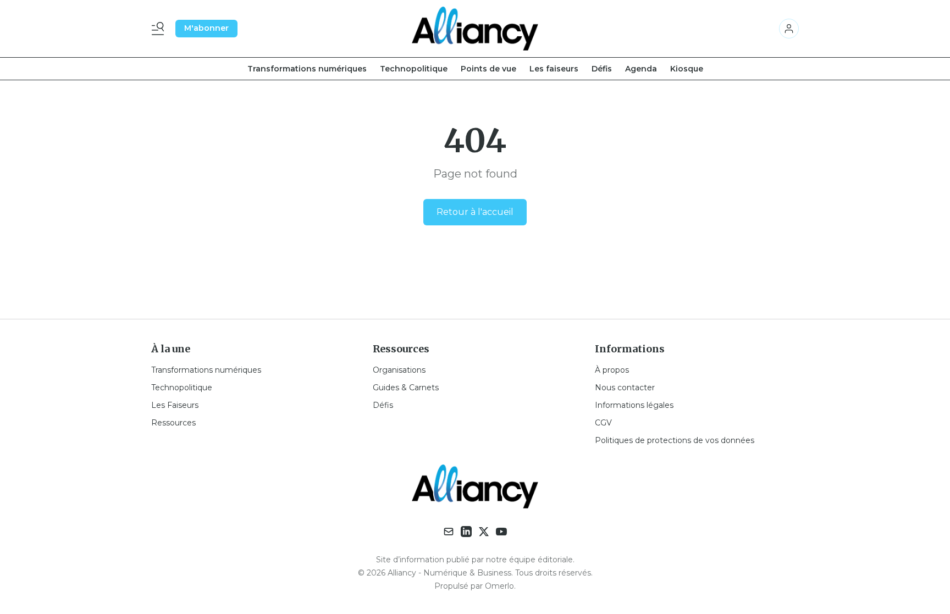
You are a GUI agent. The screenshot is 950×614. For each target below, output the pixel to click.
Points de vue (488, 69)
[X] (483, 531)
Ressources (173, 423)
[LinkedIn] (466, 531)
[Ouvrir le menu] (160, 29)
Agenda (641, 69)
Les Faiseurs (174, 405)
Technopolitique (414, 69)
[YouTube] (501, 531)
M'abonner (206, 28)
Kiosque (686, 69)
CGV (603, 423)
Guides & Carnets (406, 387)
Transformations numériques (307, 69)
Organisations (399, 370)
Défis (602, 69)
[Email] (448, 531)
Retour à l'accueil (475, 212)
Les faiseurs (553, 69)
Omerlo (499, 586)
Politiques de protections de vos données (674, 440)
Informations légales (634, 405)
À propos (612, 370)
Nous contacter (625, 387)
